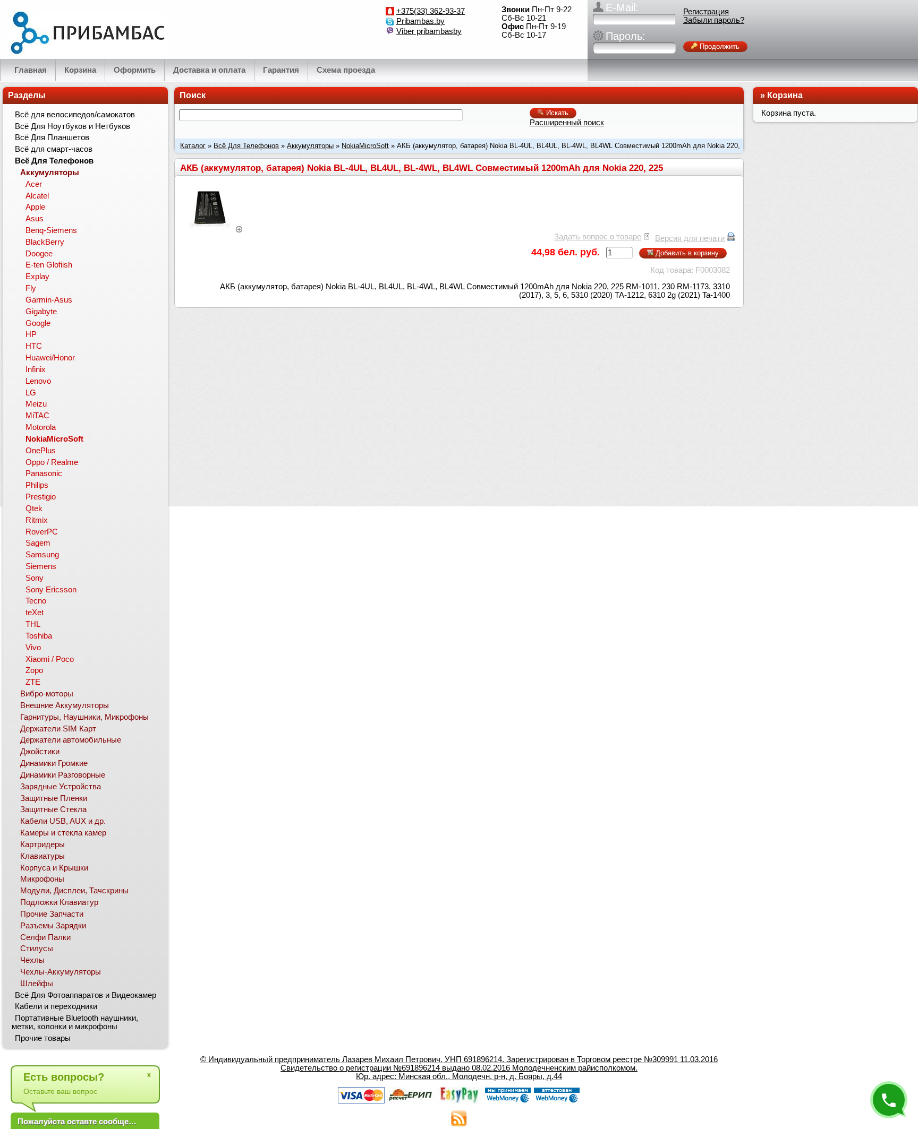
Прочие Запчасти (51, 914)
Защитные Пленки (53, 798)
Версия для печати (690, 238)
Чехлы (32, 960)
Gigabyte (41, 311)
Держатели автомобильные (70, 740)
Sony (35, 578)
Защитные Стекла (53, 809)
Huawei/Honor (50, 358)
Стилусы (36, 948)
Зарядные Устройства (60, 786)
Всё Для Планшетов (52, 137)
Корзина (785, 95)
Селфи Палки (45, 937)
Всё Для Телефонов (246, 146)
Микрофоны (42, 879)
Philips (37, 485)
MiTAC (37, 415)
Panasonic (44, 473)
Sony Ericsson (51, 589)
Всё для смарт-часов (53, 149)
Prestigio (41, 497)
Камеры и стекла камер (63, 833)
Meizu (36, 404)
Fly (31, 288)
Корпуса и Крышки (54, 868)
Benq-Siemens (51, 230)
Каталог (193, 146)
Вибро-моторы (46, 694)
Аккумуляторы (310, 146)
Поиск (193, 95)
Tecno (36, 601)
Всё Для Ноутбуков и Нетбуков (72, 126)
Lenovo (38, 381)
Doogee (39, 253)
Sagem (38, 543)
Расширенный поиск (567, 122)
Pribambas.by (420, 21)
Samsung (42, 554)
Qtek (34, 508)
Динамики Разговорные (62, 775)
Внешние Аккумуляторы (64, 705)
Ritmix (37, 520)
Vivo (33, 647)
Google (38, 323)
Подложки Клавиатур (59, 902)
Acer (34, 184)
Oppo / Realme (52, 462)
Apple (35, 207)
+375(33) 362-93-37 (430, 11)
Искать (556, 113)
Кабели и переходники (56, 1006)
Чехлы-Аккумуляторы (60, 972)
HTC (34, 346)
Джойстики (40, 751)
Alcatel (37, 196)
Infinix (36, 369)
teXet (35, 612)
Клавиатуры (42, 856)
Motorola (41, 427)
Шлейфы (36, 983)
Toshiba (39, 636)
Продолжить (719, 46)
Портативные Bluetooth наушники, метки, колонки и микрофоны (75, 1022)
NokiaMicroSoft (365, 146)
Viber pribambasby (429, 31)
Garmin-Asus (49, 300)
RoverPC (42, 532)
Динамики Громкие (54, 763)
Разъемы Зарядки (53, 925)
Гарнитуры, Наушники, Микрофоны (84, 717)
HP (31, 334)
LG (31, 393)
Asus (35, 218)
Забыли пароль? (713, 20)
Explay (37, 276)
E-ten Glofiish (49, 265)
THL (33, 624)
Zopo (34, 670)
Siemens (41, 566)
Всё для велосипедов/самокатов (75, 114)
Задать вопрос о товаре (597, 236)
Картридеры (42, 844)
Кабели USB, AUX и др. (63, 821)
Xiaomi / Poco (50, 659)
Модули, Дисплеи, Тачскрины (74, 890)
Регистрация (706, 11)
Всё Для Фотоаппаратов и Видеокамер (85, 995)
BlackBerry (45, 242)
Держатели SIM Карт (58, 729)
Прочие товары (43, 1038)
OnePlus (41, 450)
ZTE (33, 682)
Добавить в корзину (686, 253)
